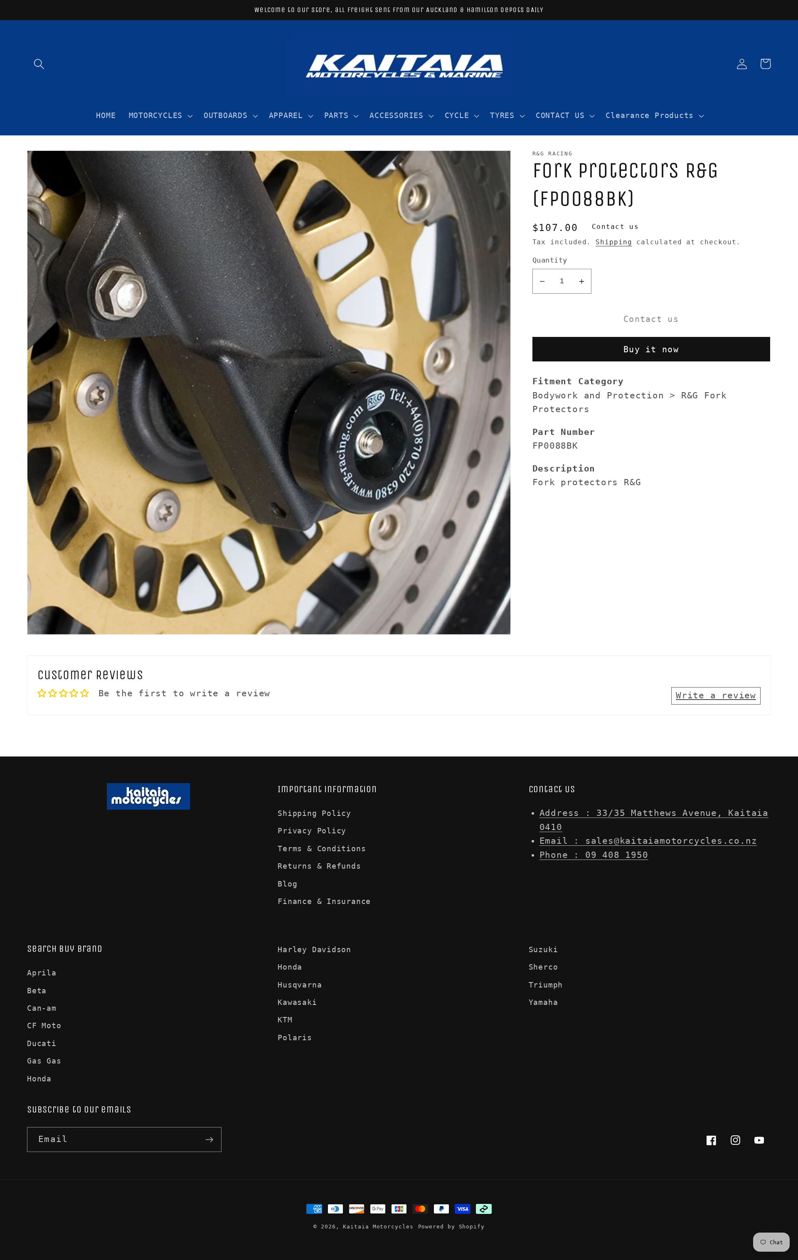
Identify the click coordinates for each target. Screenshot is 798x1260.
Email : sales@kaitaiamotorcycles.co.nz (648, 841)
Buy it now (651, 349)
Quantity (549, 260)
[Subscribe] (209, 1139)
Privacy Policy (312, 830)
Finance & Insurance (324, 901)
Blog (287, 883)
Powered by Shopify (451, 1226)
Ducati (42, 1043)
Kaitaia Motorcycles (378, 1226)
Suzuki (543, 949)
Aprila (42, 972)
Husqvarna (300, 984)
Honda (39, 1078)
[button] (39, 64)
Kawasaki (297, 1002)
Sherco (543, 967)
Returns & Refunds (319, 866)
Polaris (295, 1037)
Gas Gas (44, 1060)
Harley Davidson (314, 949)
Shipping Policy (314, 813)
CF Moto (44, 1025)
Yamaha (543, 1002)
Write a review (716, 695)
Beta (37, 990)
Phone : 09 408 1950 (593, 855)
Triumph (546, 984)
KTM (285, 1019)
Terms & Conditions (322, 848)
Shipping (614, 242)
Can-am (42, 1008)
